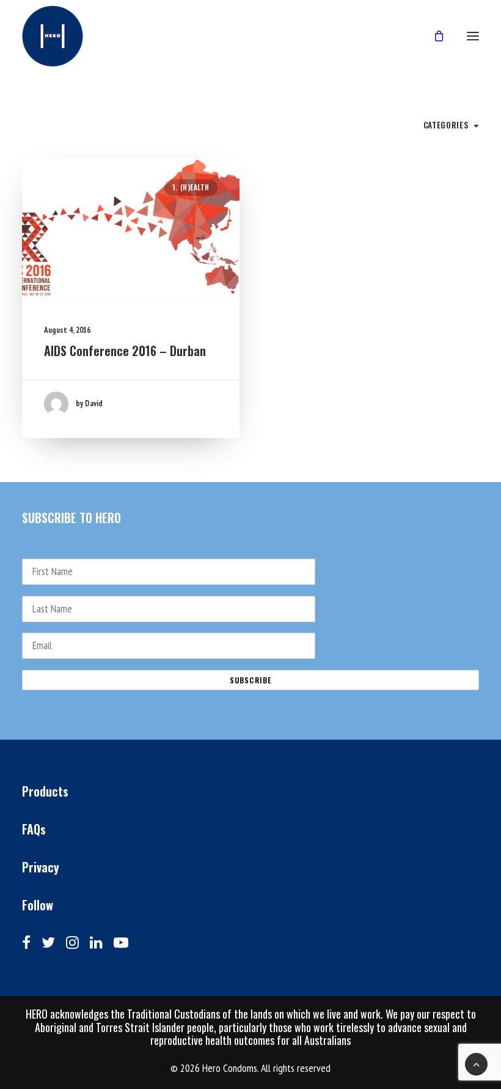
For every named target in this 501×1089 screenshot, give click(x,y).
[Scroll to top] (476, 1063)
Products (45, 791)
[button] (131, 229)
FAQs (34, 829)
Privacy (40, 867)
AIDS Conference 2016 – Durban (125, 350)
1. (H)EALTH (191, 187)
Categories (446, 125)
